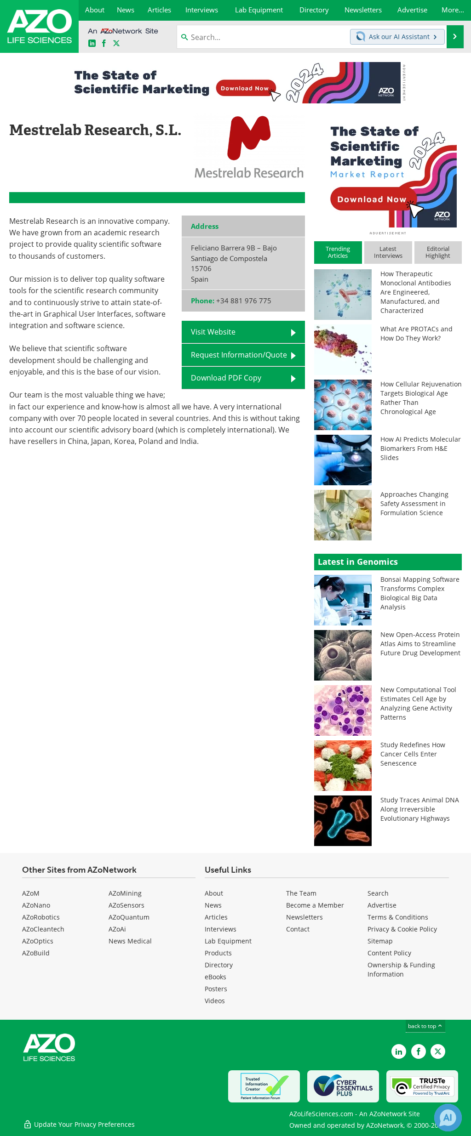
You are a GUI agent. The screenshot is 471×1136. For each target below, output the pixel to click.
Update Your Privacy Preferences (83, 1124)
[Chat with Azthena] (448, 1117)
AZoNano (36, 905)
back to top (422, 1026)
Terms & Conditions (398, 917)
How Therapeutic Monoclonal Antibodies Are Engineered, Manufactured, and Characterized (415, 292)
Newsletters (304, 917)
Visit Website (213, 332)
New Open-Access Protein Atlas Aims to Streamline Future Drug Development (420, 643)
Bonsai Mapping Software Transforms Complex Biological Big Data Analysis (420, 593)
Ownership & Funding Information (401, 969)
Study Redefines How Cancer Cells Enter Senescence (412, 753)
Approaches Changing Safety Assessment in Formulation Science (414, 503)
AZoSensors (126, 905)
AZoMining (125, 893)
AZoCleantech (43, 929)
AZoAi (117, 929)
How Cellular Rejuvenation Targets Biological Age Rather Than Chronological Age (421, 398)
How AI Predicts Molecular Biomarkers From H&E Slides (420, 448)
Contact (298, 929)
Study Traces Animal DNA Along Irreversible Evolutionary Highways (419, 809)
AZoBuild (36, 953)
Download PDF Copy (226, 378)
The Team (301, 893)
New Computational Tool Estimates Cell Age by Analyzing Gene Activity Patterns (418, 703)
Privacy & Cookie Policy (402, 929)
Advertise (382, 905)
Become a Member (315, 905)
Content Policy (389, 953)
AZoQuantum (129, 917)
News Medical (130, 941)
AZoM (31, 893)
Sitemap (380, 941)
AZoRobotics (41, 917)
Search (378, 893)
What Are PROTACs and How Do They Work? (416, 333)
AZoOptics (37, 941)
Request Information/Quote (239, 355)
